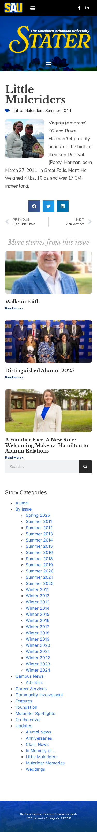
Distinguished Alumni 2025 (39, 371)
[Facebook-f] (79, 7)
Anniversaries (39, 738)
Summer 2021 (39, 577)
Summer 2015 (39, 546)
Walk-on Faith (22, 301)
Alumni (22, 502)
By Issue (24, 509)
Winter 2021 (37, 651)
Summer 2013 (39, 533)
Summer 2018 (39, 558)
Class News (37, 744)
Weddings (35, 769)
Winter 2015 (37, 614)
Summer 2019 (39, 564)
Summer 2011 (58, 111)
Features (24, 701)
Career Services (31, 688)
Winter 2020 (38, 645)
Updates (24, 725)
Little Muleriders (28, 111)
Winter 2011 (37, 589)
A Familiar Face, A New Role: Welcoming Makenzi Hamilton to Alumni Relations (46, 445)
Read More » (14, 308)
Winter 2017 (37, 626)
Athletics (34, 682)
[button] (32, 8)
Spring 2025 (38, 515)
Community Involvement (39, 694)
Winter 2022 (38, 657)
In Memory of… (40, 750)
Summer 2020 (40, 570)
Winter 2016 (37, 620)
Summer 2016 (39, 552)
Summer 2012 (39, 527)
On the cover (28, 719)
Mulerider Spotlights (35, 713)
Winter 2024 (38, 670)
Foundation (26, 707)
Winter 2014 (37, 608)
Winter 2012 (37, 595)
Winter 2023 (38, 663)
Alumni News (38, 731)
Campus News (30, 676)
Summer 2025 (40, 583)
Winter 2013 (37, 601)
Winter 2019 (37, 639)
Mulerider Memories (45, 762)
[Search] (85, 466)
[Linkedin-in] (87, 7)
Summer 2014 (39, 540)
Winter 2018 (37, 632)
